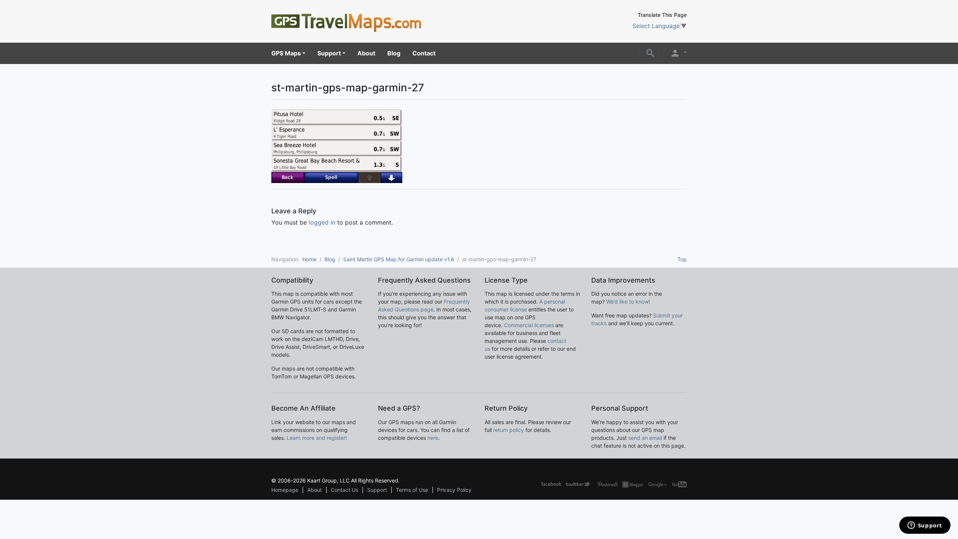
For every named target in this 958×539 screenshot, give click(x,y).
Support (329, 53)
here (432, 438)
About (366, 53)
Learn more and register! (317, 438)
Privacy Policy (454, 490)
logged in (322, 222)
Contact (424, 53)
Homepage (284, 490)
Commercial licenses (529, 325)
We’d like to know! (628, 301)
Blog (393, 53)
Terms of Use (412, 490)
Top (682, 259)
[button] (650, 52)
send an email (645, 438)
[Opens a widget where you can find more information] (925, 526)
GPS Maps (286, 53)
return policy (508, 430)
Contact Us (344, 490)
